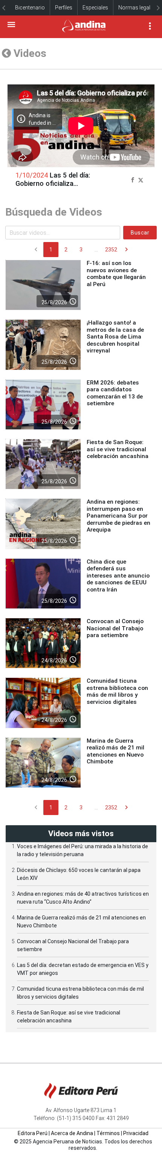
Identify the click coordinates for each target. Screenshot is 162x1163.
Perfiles (63, 8)
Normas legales (137, 8)
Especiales (95, 8)
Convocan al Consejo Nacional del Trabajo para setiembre (115, 628)
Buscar (140, 233)
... (96, 250)
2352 (111, 250)
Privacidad (135, 1133)
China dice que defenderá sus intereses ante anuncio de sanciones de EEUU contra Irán (118, 575)
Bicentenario (30, 8)
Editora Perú (32, 1133)
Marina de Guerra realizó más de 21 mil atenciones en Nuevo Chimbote (115, 751)
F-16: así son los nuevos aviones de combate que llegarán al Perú (116, 273)
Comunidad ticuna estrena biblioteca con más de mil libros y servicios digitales (117, 691)
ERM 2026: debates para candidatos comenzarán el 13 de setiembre (115, 393)
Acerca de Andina (72, 1133)
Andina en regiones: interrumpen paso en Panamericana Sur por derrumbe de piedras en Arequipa (118, 515)
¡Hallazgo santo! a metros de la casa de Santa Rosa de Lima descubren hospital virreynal (115, 336)
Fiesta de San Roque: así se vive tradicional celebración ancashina (117, 449)
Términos (108, 1133)
